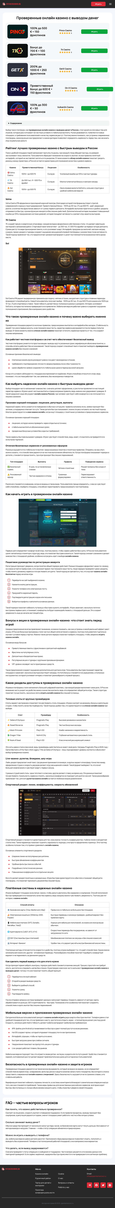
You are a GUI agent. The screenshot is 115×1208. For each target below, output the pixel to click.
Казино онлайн (41, 1174)
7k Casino (65, 49)
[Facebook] (96, 1185)
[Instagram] (110, 1185)
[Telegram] (89, 1185)
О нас (60, 1178)
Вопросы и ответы (66, 1183)
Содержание (16, 123)
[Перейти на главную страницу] (12, 4)
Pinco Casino (65, 30)
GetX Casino (65, 68)
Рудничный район (43, 1178)
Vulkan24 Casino (65, 107)
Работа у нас (63, 1187)
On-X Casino (71, 88)
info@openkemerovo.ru (96, 1176)
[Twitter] (103, 1185)
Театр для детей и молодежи (43, 1184)
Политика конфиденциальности (45, 1191)
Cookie (61, 1174)
